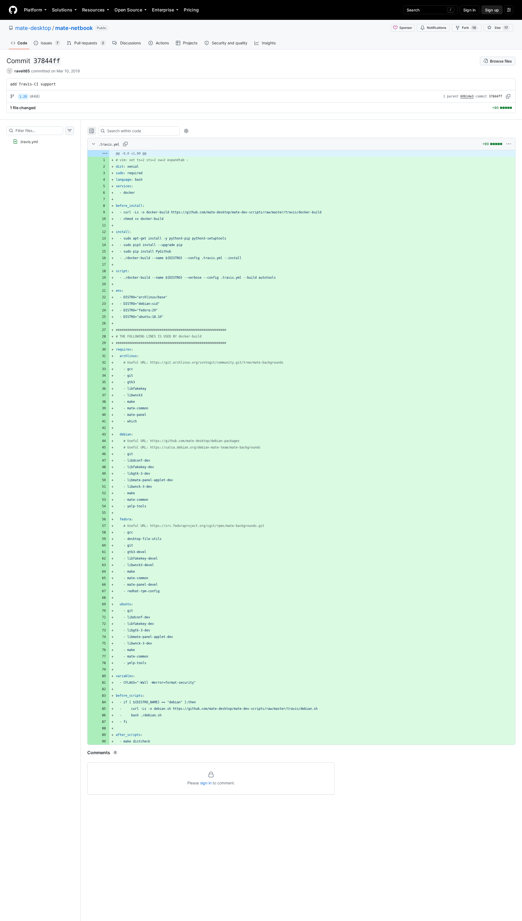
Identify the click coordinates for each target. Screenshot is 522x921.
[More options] (508, 144)
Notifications (436, 28)
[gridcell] (301, 153)
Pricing (191, 10)
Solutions (62, 10)
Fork (469, 28)
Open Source (128, 10)
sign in (206, 783)
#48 (34, 96)
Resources (93, 10)
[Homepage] (13, 9)
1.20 (23, 97)
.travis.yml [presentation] (29, 141)
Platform (33, 10)
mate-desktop (33, 28)
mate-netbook (74, 28)
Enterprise (163, 10)
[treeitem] (40, 141)
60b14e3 (467, 96)
